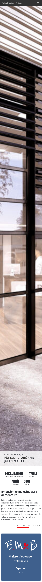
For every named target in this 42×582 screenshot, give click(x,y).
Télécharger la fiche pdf (29, 526)
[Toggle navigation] (38, 3)
